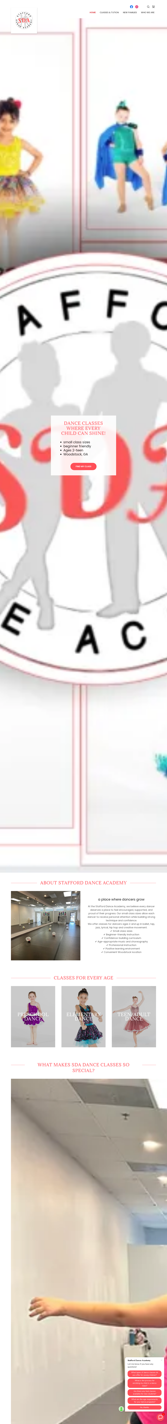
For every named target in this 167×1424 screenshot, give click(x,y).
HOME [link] (93, 12)
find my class (83, 466)
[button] (160, 1417)
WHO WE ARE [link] (147, 12)
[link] (24, 8)
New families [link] (130, 12)
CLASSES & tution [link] (109, 12)
